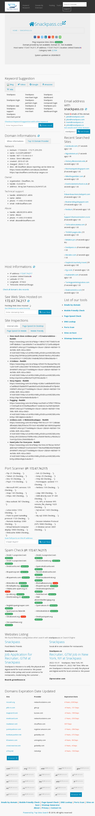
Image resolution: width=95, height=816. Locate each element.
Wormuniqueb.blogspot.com (77, 168)
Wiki (11, 89)
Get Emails (84, 131)
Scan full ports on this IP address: (19, 538)
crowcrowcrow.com (13, 745)
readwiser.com (11, 724)
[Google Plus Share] (38, 37)
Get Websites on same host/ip (17, 308)
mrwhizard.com (12, 718)
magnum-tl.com (12, 713)
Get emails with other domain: (77, 128)
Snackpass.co (26, 30)
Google (35, 84)
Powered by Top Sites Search (35, 812)
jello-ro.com (10, 707)
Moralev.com (70, 255)
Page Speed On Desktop (33, 326)
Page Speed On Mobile (16, 331)
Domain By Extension (39, 6)
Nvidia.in (68, 209)
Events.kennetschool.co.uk (76, 184)
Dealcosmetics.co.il (73, 290)
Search (67, 9)
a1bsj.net (9, 751)
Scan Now (45, 312)
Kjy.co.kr (68, 270)
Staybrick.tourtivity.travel (75, 262)
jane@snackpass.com (75, 116)
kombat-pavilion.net (13, 735)
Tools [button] (59, 5)
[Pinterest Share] (49, 37)
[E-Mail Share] (60, 37)
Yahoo (22, 84)
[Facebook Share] (34, 37)
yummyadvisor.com (13, 729)
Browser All (12, 758)
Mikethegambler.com (74, 176)
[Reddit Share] (56, 37)
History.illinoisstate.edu (75, 161)
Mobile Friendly (37, 331)
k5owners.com (11, 740)
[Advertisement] (32, 241)
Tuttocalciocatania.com (75, 224)
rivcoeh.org (10, 702)
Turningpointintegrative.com (77, 282)
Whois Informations (15, 141)
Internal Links (12, 326)
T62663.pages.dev (73, 232)
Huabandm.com (72, 274)
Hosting (52, 5)
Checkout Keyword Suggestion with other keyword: (26, 121)
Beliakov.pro (70, 239)
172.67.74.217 (26, 273)
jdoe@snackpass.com (75, 119)
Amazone (48, 84)
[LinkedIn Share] (45, 37)
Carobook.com (71, 146)
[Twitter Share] (42, 37)
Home (15, 30)
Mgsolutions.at (71, 153)
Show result (46, 125)
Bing (11, 84)
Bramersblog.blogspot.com (76, 202)
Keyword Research (26, 6)
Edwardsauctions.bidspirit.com (77, 194)
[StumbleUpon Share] (52, 37)
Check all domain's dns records (16, 289)
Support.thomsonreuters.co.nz (77, 217)
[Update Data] (38, 135)
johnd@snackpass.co (75, 125)
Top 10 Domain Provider (38, 141)
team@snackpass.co (74, 122)
